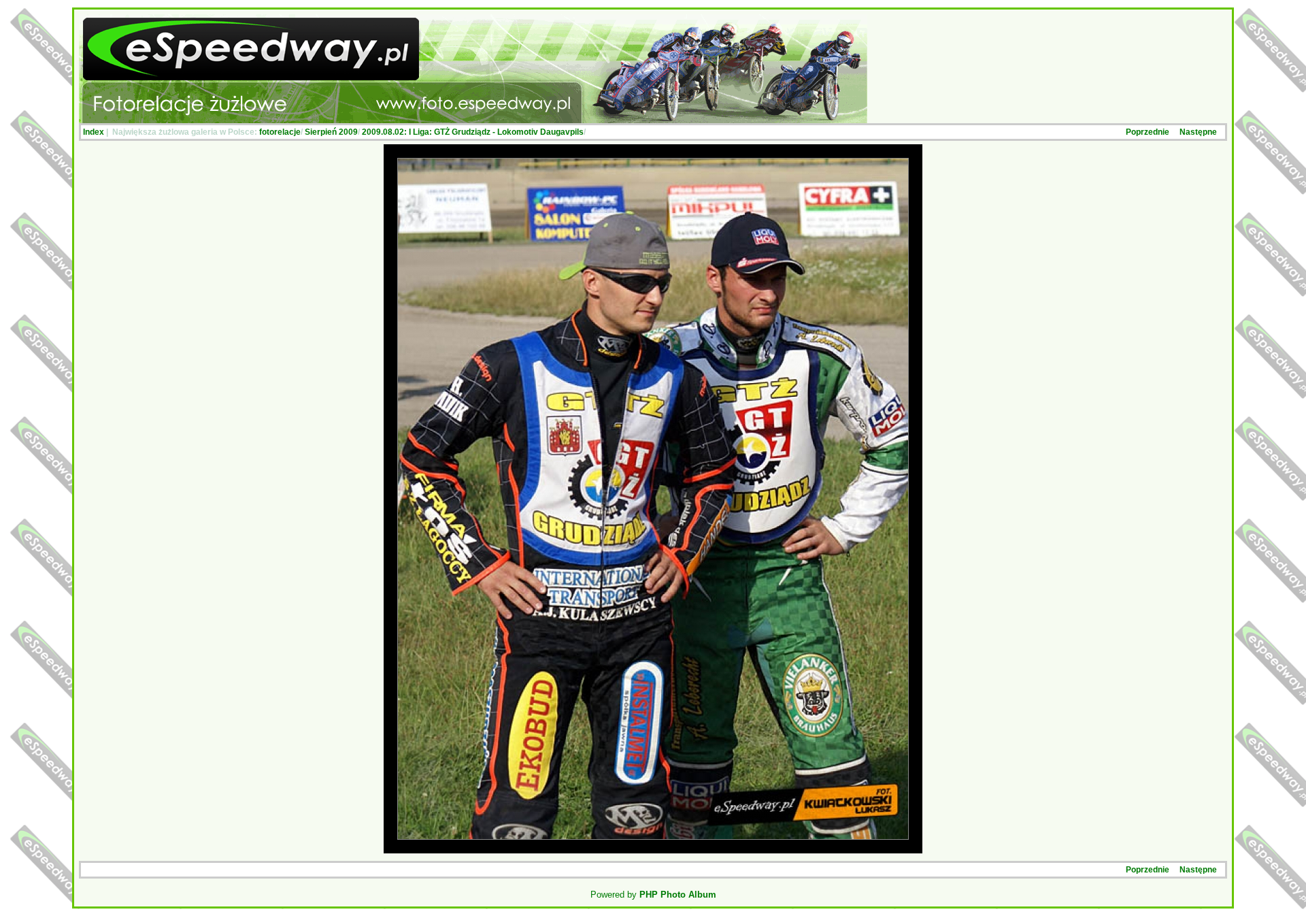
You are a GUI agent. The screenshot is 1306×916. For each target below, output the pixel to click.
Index (93, 132)
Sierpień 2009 (331, 132)
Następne (1198, 132)
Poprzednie (1147, 132)
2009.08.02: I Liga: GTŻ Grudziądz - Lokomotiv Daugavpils (473, 132)
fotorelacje (280, 132)
